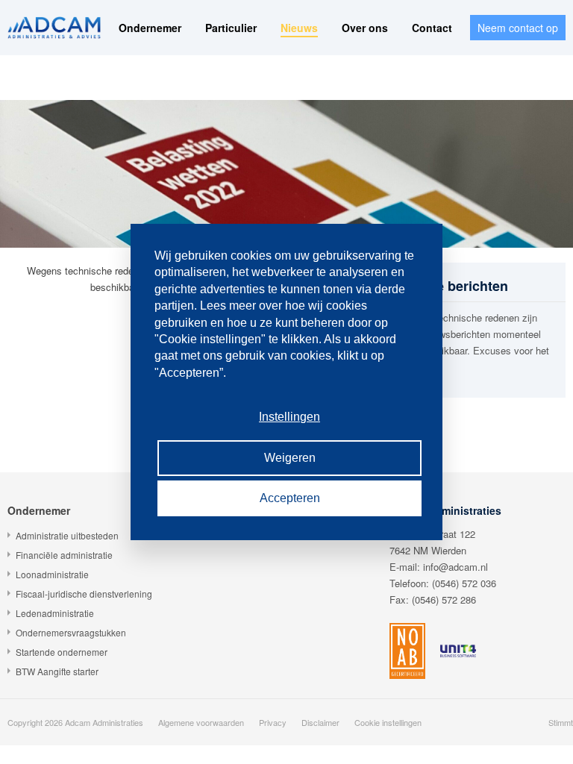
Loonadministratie (52, 574)
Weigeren (290, 457)
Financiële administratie (64, 554)
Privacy (272, 722)
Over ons (365, 27)
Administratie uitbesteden (67, 535)
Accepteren (290, 498)
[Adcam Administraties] (54, 27)
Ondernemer (150, 27)
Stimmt (560, 722)
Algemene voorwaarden (201, 722)
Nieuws (299, 27)
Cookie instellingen (388, 722)
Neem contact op (518, 27)
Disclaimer (320, 722)
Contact (432, 27)
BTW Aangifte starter (57, 671)
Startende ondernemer (61, 651)
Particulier (231, 27)
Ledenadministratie (55, 613)
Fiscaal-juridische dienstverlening (84, 593)
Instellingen (289, 416)
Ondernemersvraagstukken (71, 632)
